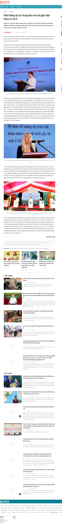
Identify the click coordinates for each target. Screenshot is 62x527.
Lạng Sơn (9, 512)
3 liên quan (32, 458)
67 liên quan (31, 299)
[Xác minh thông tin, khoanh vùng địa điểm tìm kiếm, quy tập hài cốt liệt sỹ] (13, 316)
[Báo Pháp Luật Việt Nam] (24, 473)
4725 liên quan (32, 361)
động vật (31, 244)
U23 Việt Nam (3, 512)
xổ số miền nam (46, 507)
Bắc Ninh (40, 507)
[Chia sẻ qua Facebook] (5, 237)
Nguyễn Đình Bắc (4, 507)
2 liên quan (32, 410)
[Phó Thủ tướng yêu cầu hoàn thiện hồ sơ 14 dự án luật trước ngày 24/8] (13, 475)
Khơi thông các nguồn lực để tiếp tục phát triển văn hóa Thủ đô (46, 263)
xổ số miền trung (15, 512)
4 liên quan (32, 315)
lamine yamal (16, 507)
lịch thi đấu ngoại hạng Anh (9, 505)
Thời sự (11, 11)
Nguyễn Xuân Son (4, 510)
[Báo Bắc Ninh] (24, 458)
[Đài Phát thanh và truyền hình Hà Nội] (40, 267)
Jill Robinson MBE (19, 242)
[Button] (12, 32)
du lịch (38, 116)
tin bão (29, 512)
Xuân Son (41, 512)
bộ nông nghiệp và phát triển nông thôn (33, 242)
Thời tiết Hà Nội (46, 505)
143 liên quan (32, 473)
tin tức (28, 505)
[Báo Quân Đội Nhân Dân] (8, 32)
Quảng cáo (2, 522)
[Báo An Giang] (5, 267)
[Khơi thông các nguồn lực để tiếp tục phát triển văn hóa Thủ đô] (47, 255)
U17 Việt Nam (32, 510)
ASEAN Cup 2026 (35, 512)
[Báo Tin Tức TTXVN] (24, 443)
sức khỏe (46, 226)
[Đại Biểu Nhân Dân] (24, 380)
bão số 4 (18, 505)
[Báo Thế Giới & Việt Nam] (24, 361)
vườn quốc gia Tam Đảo (23, 244)
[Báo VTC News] (25, 282)
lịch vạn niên (11, 510)
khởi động (7, 244)
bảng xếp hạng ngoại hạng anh (31, 507)
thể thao (38, 510)
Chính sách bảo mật (3, 521)
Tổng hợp (14, 518)
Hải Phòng (22, 507)
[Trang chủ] (4, 2)
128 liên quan (24, 32)
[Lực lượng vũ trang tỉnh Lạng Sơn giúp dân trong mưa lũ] (13, 331)
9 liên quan (31, 380)
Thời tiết (52, 505)
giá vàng (10, 507)
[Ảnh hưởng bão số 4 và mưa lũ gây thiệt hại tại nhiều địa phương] (13, 444)
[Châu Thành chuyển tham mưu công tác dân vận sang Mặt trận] (12, 255)
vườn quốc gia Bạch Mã (10, 242)
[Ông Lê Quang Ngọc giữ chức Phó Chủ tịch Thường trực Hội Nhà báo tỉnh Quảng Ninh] (13, 346)
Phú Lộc (15, 244)
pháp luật (39, 505)
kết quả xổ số (53, 510)
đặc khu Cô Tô (33, 505)
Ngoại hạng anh (23, 512)
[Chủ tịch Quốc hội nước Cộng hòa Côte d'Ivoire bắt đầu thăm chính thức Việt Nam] (13, 490)
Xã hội (5, 11)
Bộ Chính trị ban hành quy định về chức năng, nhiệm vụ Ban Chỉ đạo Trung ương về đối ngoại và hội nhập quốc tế (39, 295)
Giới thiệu (1, 518)
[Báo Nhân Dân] (23, 269)
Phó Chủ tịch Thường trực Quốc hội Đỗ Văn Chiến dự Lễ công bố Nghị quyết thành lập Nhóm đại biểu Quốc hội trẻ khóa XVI (39, 426)
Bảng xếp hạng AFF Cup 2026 (56, 507)
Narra (2, 505)
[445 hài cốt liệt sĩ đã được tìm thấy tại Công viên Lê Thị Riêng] (13, 284)
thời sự (48, 510)
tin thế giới (17, 510)
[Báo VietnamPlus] (25, 315)
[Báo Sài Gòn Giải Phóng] (24, 410)
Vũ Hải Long (23, 505)
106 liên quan (32, 282)
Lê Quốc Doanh (45, 242)
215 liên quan (32, 430)
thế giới (13, 175)
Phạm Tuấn (46, 512)
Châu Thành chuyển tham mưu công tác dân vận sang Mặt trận (12, 263)
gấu (11, 244)
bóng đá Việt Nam (24, 510)
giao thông (43, 510)
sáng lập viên (37, 244)
